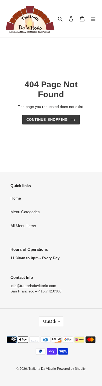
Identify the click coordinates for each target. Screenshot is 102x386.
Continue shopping (47, 120)
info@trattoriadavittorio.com (33, 286)
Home (15, 198)
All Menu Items (23, 226)
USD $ (49, 321)
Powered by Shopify (71, 369)
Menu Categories (25, 212)
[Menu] (93, 18)
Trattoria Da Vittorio (42, 369)
